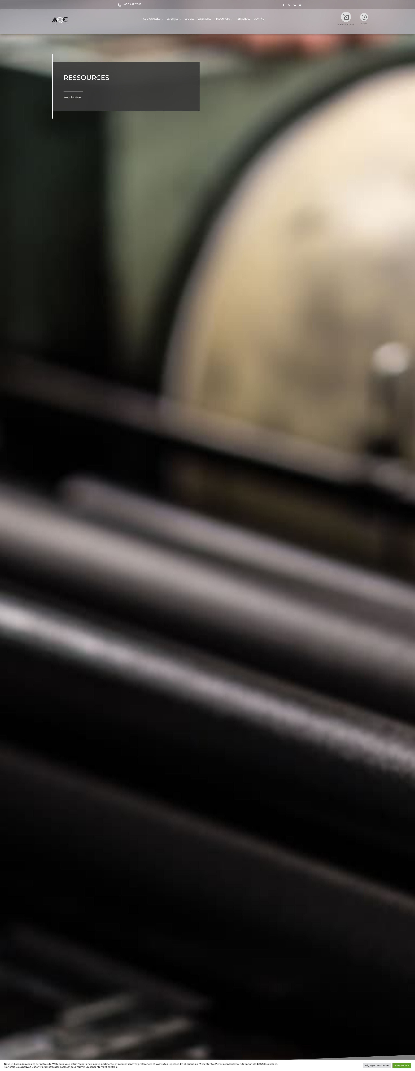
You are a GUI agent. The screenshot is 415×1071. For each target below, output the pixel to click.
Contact (260, 19)
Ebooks (189, 19)
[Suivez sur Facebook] (284, 5)
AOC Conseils (151, 19)
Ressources (222, 19)
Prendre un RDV (346, 24)
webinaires (204, 19)
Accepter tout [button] (401, 1065)
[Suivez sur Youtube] (300, 5)
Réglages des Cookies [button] (377, 1065)
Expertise (172, 19)
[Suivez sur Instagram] (289, 5)
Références (243, 19)
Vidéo (364, 23)
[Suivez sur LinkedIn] (295, 5)
